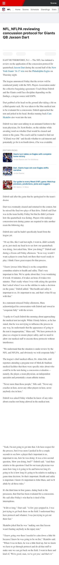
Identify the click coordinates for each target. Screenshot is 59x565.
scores (54, 3)
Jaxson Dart (19, 67)
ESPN (15, 3)
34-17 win (19, 70)
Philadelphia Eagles (41, 70)
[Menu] (4, 3)
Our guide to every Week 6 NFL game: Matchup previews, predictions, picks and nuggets (34, 182)
